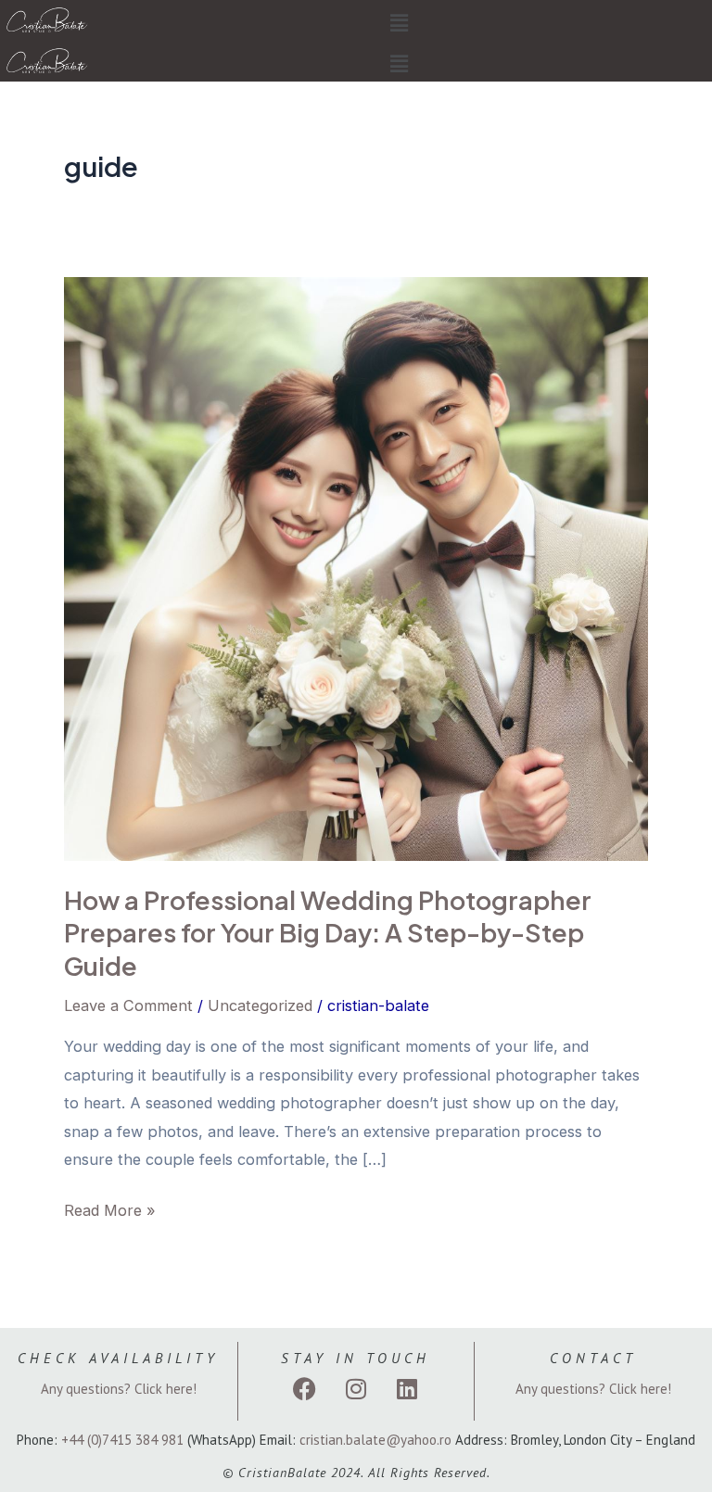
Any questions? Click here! (119, 1388)
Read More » (110, 1208)
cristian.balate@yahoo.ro (375, 1439)
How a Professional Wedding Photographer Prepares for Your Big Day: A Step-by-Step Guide (327, 932)
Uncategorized (260, 1005)
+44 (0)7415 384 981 (122, 1439)
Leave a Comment (128, 1005)
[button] (398, 23)
